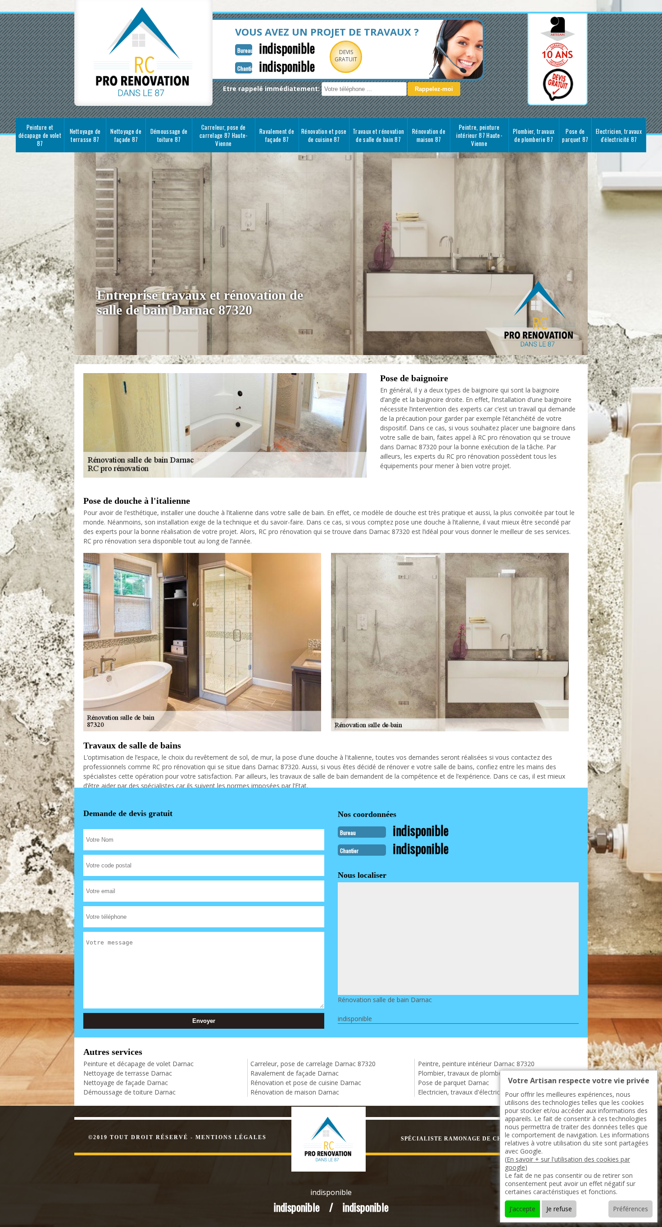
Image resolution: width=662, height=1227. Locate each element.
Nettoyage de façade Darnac (125, 1082)
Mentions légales (231, 1137)
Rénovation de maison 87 (428, 135)
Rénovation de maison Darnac (294, 1092)
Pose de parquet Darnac (453, 1082)
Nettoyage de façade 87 (125, 135)
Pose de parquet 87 (575, 135)
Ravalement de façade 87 (276, 135)
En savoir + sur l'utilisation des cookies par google (567, 1163)
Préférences (630, 1208)
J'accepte (522, 1208)
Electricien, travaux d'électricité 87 (619, 135)
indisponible (287, 48)
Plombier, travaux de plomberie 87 (533, 135)
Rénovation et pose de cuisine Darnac (305, 1082)
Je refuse (559, 1208)
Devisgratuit (346, 55)
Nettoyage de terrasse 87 (85, 135)
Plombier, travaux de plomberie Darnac (475, 1073)
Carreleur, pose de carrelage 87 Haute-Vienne (224, 135)
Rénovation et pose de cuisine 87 (323, 135)
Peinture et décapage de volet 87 (39, 135)
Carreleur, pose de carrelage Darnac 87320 (313, 1063)
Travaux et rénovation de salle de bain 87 (378, 135)
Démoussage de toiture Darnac (129, 1092)
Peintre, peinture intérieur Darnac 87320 (476, 1063)
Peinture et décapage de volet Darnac (138, 1063)
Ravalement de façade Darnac (294, 1073)
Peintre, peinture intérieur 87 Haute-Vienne (479, 135)
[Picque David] (338, 1138)
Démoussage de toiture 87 (169, 135)
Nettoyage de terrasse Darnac (127, 1073)
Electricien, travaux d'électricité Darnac (474, 1092)
